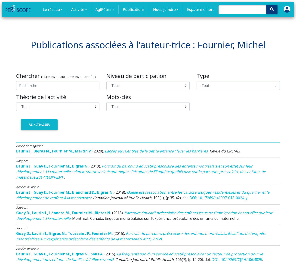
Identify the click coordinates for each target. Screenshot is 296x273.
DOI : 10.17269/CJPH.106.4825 (237, 259)
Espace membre (201, 9)
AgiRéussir (105, 9)
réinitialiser (39, 124)
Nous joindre (164, 9)
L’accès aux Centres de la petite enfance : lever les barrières (156, 151)
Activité (77, 9)
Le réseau (51, 9)
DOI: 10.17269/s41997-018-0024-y (218, 197)
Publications (134, 9)
